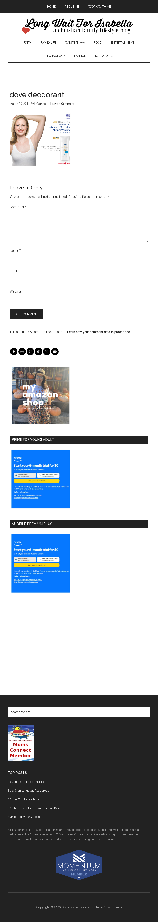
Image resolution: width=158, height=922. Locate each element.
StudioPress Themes (108, 907)
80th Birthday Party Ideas (24, 816)
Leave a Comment (62, 103)
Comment (18, 207)
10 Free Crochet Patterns (24, 799)
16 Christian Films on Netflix (26, 781)
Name (15, 250)
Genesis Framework (76, 907)
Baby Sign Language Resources (28, 790)
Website (15, 291)
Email (15, 271)
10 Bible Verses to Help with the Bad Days (34, 808)
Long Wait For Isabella (79, 26)
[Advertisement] (79, 72)
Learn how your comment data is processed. (99, 332)
